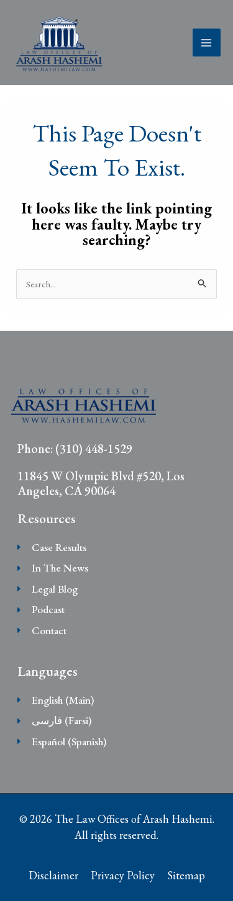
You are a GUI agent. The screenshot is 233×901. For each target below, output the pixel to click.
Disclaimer (53, 875)
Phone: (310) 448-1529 (74, 449)
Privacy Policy (123, 875)
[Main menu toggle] (207, 43)
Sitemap (186, 875)
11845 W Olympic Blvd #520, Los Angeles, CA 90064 (101, 483)
